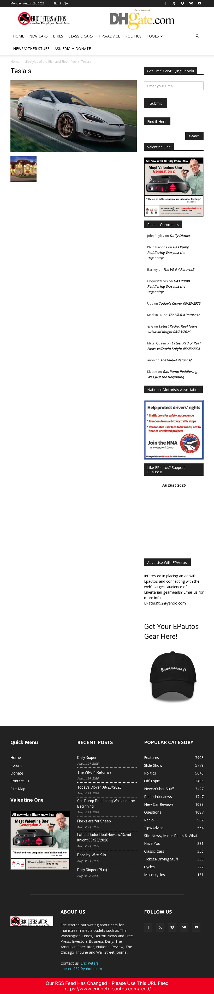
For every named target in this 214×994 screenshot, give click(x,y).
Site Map (17, 788)
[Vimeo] (172, 927)
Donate (83, 48)
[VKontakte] (184, 927)
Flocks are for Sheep (94, 821)
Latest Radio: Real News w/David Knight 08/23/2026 (104, 837)
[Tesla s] (73, 151)
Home (18, 36)
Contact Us (19, 780)
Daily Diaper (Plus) (92, 870)
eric (150, 326)
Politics (133, 36)
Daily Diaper (180, 235)
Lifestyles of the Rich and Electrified (50, 61)
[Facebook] (148, 927)
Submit (156, 103)
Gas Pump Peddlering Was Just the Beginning (168, 252)
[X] (160, 927)
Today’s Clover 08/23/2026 (179, 303)
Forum (16, 765)
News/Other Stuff (31, 48)
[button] (197, 36)
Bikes (58, 36)
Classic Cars (80, 36)
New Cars (38, 36)
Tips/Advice (109, 36)
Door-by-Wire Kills (91, 855)
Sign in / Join (62, 3)
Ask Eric (62, 48)
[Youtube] (196, 927)
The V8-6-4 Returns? (178, 269)
